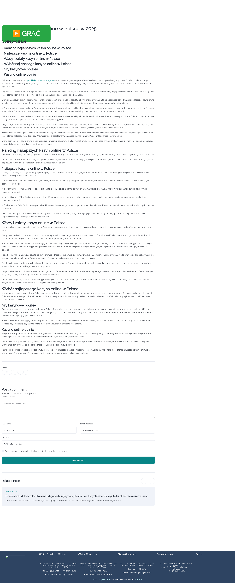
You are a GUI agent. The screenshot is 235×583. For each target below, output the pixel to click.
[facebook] (4, 372)
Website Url (7, 437)
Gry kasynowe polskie (21, 69)
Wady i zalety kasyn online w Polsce (32, 59)
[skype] (25, 372)
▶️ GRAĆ (26, 33)
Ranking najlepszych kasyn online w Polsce (37, 48)
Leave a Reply (8, 397)
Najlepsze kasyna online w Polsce (30, 53)
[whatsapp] (15, 372)
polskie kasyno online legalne (40, 80)
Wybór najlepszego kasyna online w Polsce (37, 64)
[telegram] (20, 372)
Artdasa (138, 579)
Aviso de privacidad (102, 579)
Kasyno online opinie (20, 74)
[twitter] (9, 372)
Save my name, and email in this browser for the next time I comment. (36, 451)
